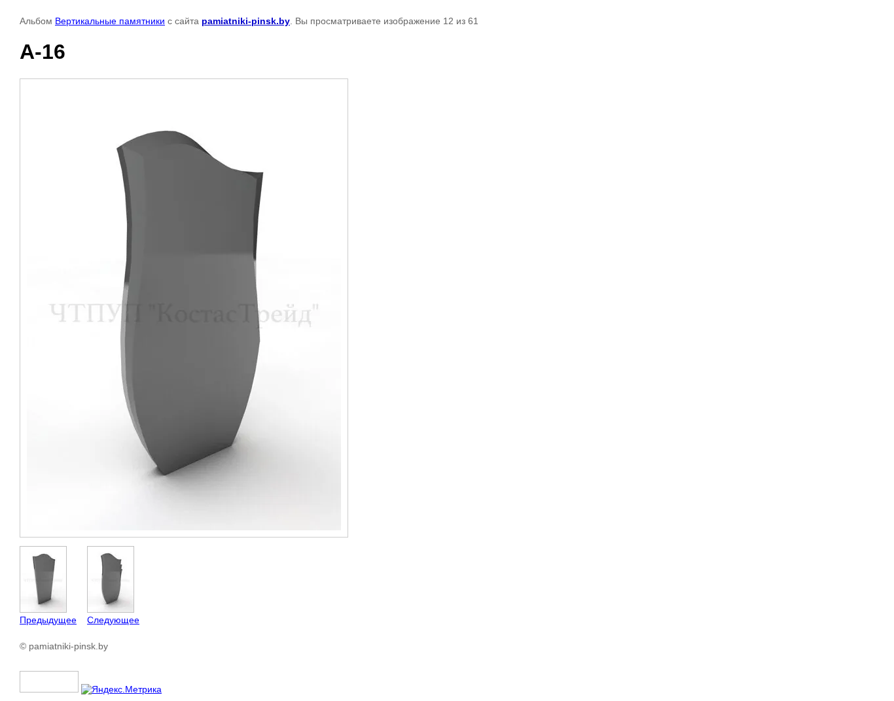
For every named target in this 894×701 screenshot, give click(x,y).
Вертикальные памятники (110, 21)
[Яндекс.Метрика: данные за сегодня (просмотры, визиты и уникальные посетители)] (121, 689)
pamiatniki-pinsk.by (246, 21)
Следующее (113, 620)
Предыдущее (48, 620)
